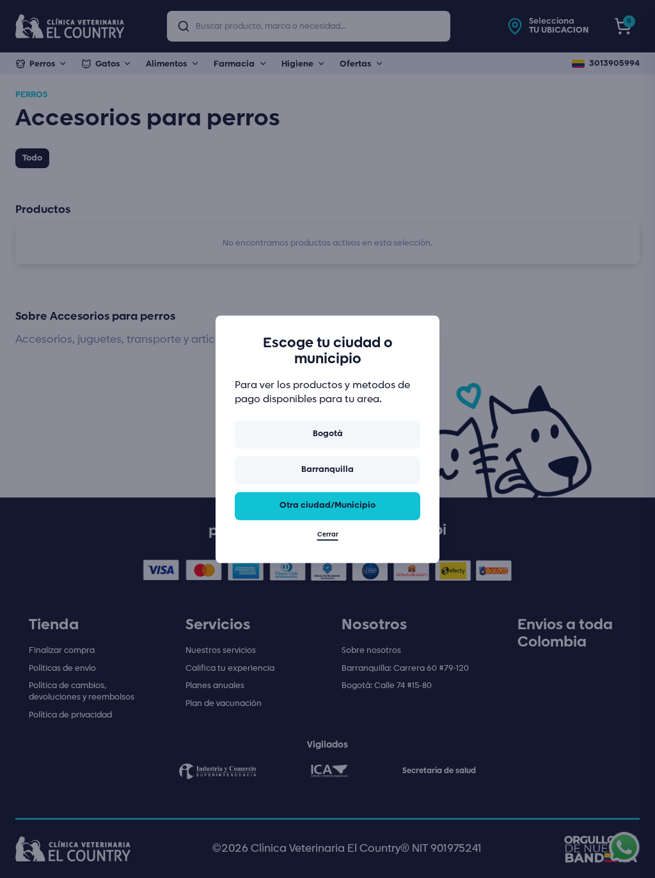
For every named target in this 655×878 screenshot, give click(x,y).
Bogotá (328, 434)
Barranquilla (327, 470)
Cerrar (327, 534)
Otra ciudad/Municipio (327, 506)
